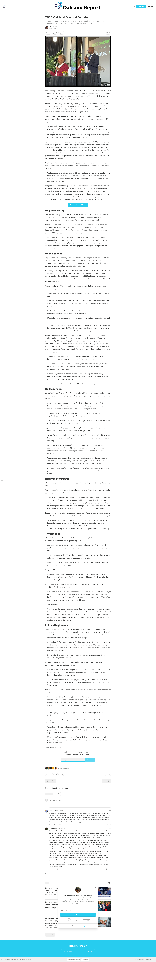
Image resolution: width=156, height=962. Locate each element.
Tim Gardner (53, 26)
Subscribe (141, 6)
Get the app (85, 959)
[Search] (130, 6)
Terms (20, 959)
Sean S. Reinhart (54, 894)
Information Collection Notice (77, 921)
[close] (95, 887)
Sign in (150, 6)
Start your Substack (74, 959)
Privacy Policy (91, 921)
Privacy (16, 959)
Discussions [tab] (59, 883)
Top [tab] (47, 883)
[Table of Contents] (2, 481)
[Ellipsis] (110, 810)
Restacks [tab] (57, 794)
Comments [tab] (49, 794)
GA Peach (52, 828)
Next (105, 781)
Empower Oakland (63, 90)
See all (49, 935)
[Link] (42, 210)
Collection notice (26, 959)
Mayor (52, 747)
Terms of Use (86, 919)
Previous (52, 781)
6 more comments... (51, 874)
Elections (58, 747)
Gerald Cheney (53, 810)
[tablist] (53, 794)
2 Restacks (66, 768)
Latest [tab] (52, 883)
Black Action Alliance (81, 90)
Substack (137, 959)
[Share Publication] (134, 6)
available (77, 99)
